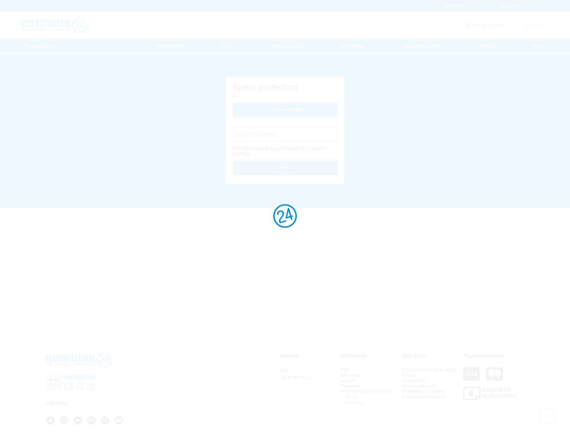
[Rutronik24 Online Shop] (54, 25)
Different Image (286, 109)
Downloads (353, 46)
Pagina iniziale (40, 46)
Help (538, 46)
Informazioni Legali (420, 385)
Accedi (351, 396)
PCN (227, 46)
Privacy (409, 375)
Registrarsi (355, 403)
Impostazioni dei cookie (424, 396)
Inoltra (285, 167)
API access (351, 375)
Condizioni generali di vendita (429, 369)
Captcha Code (247, 123)
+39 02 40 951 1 (295, 377)
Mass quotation (287, 46)
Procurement (170, 46)
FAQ (345, 369)
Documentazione (422, 46)
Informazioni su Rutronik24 (366, 391)
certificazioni (413, 380)
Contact (486, 46)
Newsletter (351, 385)
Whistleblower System (422, 391)
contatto (348, 380)
